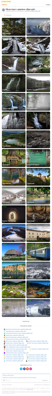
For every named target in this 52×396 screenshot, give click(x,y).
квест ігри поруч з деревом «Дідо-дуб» (38, 343)
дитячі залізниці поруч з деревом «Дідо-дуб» (17, 337)
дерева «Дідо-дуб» (35, 11)
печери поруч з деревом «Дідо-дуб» (15, 358)
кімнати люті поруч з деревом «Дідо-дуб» (16, 348)
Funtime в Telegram (6, 1)
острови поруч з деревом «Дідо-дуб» (37, 354)
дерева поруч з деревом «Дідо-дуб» (15, 335)
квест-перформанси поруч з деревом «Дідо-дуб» (18, 347)
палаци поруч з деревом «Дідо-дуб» (15, 356)
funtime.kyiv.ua (38, 384)
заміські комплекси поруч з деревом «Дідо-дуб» (18, 339)
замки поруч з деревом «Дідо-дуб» (14, 341)
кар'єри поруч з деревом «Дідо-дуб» (15, 343)
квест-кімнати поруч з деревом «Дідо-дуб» (16, 345)
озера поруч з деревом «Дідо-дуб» (14, 354)
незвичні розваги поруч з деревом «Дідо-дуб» (17, 352)
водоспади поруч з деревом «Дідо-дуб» (16, 331)
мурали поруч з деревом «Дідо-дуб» (15, 350)
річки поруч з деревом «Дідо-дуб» (14, 360)
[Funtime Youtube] (27, 368)
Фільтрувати (8, 15)
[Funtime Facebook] (24, 368)
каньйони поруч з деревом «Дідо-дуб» (37, 341)
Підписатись (45, 380)
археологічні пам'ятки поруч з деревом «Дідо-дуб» (18, 329)
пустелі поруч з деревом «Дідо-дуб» (38, 358)
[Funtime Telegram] (21, 368)
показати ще (25, 321)
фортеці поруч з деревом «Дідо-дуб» (37, 360)
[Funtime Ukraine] (4, 4)
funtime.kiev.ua (46, 384)
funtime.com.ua (29, 389)
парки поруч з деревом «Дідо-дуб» (37, 356)
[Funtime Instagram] (30, 368)
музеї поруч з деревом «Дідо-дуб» (40, 348)
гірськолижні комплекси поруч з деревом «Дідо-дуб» (19, 333)
